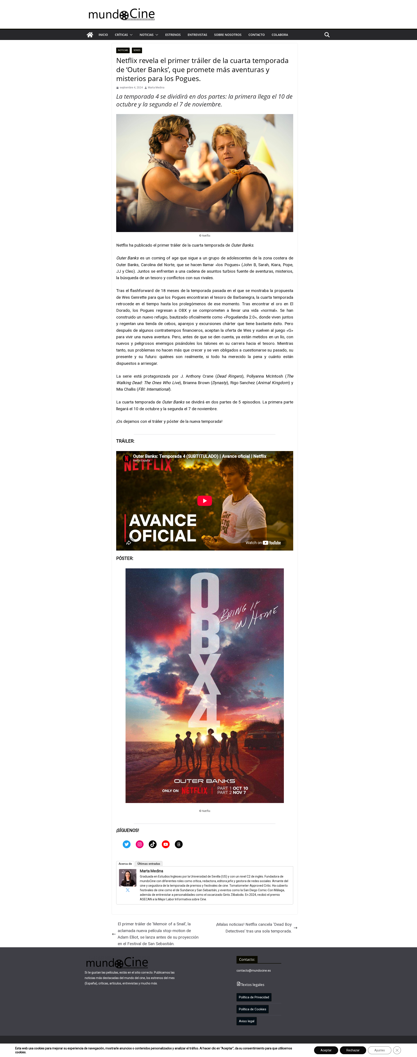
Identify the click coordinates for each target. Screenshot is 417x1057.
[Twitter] (127, 844)
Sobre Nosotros (228, 35)
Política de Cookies (252, 1009)
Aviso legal (246, 1021)
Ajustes (379, 1050)
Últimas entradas (148, 863)
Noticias (147, 35)
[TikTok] (153, 844)
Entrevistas (197, 35)
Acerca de (125, 863)
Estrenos (173, 35)
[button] (130, 35)
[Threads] (179, 844)
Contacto (256, 35)
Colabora (280, 35)
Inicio (103, 35)
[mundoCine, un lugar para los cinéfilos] (90, 35)
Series (137, 50)
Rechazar (353, 1050)
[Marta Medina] (127, 872)
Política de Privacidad (254, 997)
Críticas (121, 35)
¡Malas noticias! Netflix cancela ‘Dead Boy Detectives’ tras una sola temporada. (254, 927)
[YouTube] (166, 844)
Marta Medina (156, 87)
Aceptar (326, 1050)
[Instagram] (140, 844)
